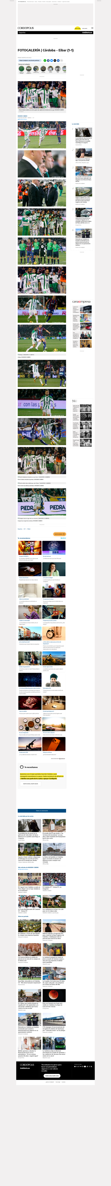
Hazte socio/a (77, 28)
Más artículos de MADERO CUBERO (28, 867)
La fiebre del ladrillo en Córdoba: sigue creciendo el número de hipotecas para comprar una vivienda (53, 859)
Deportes (22, 32)
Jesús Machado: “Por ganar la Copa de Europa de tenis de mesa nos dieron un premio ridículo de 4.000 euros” (76, 434)
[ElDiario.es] (87, 32)
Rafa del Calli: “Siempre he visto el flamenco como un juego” (76, 408)
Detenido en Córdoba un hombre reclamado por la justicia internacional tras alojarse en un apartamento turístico (28, 1029)
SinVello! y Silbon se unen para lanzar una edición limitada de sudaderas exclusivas (75, 344)
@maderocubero (23, 119)
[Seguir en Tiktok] (87, 1066)
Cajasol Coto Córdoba (65, 1)
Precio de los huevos (30, 1)
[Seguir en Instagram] (82, 1066)
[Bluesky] (51, 60)
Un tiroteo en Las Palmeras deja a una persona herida (83, 159)
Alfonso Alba (45, 840)
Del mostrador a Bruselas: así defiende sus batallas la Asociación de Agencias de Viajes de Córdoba (76, 335)
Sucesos (36, 1)
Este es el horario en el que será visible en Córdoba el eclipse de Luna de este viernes (52, 1004)
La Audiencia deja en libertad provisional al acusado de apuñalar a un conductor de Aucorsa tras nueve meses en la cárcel (54, 1053)
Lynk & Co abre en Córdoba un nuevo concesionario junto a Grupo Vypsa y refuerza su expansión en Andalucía (76, 309)
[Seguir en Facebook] (78, 1066)
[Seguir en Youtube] (85, 1066)
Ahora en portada (23, 916)
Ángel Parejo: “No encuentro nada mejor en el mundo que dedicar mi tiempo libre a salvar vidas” (76, 443)
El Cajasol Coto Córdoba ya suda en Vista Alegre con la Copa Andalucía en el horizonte (29, 888)
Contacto (63, 1082)
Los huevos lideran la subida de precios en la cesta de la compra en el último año (29, 958)
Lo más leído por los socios (25, 816)
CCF (25, 529)
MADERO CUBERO (22, 116)
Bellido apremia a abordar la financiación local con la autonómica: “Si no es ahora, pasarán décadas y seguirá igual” (28, 1053)
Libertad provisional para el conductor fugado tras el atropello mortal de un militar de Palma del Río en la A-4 (83, 220)
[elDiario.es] (28, 1068)
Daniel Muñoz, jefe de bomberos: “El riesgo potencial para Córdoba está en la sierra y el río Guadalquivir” (76, 417)
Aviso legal (58, 1082)
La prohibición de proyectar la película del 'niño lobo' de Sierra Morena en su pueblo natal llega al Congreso (29, 835)
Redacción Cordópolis (23, 937)
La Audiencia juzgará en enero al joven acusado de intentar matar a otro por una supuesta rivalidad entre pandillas (53, 959)
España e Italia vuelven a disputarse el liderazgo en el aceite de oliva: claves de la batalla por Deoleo (29, 858)
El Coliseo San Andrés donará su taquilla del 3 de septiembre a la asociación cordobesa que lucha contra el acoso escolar (28, 1005)
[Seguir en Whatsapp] (89, 1066)
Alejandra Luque (46, 964)
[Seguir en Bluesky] (75, 1066)
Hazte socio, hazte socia (30, 783)
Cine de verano (54, 1)
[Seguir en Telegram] (80, 1066)
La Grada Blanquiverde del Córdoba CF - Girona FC (29, 910)
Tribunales (40, 1)
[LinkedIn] (58, 60)
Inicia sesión (84, 28)
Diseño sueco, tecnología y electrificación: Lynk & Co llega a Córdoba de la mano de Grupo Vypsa (76, 326)
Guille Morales (55, 912)
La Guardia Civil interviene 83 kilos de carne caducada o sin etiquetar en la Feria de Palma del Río (53, 982)
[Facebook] (48, 60)
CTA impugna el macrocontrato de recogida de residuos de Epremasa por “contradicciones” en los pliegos (54, 1028)
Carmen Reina (21, 840)
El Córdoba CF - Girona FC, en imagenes (52, 888)
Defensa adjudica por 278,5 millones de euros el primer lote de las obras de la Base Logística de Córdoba (83, 200)
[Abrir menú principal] (92, 28)
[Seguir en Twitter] (77, 1066)
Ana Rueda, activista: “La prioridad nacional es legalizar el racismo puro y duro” (76, 425)
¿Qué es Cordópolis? (50, 1082)
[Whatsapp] (45, 60)
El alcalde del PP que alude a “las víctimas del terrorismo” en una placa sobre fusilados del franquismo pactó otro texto (54, 835)
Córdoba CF (59, 1)
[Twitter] (55, 60)
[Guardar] (61, 60)
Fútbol (28, 529)
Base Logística (48, 1)
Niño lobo (44, 1)
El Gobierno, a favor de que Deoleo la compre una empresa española (29, 934)
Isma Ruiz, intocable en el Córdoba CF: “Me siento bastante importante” (29, 982)
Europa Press (46, 1008)
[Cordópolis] (28, 1065)
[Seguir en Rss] (91, 1066)
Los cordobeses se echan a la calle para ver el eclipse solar (53, 910)
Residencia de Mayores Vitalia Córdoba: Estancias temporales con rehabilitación (76, 318)
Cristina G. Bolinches (22, 862)
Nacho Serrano (21, 984)
